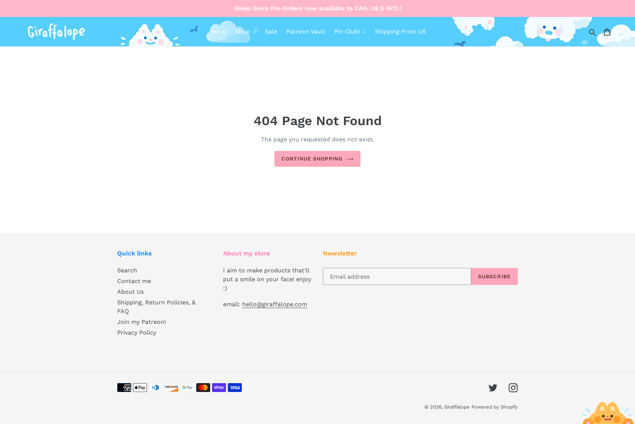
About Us (130, 291)
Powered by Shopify (494, 407)
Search (127, 270)
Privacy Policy (136, 332)
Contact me (134, 281)
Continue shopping (311, 159)
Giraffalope (457, 407)
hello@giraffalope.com (274, 304)
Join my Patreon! (141, 321)
